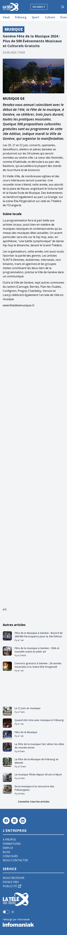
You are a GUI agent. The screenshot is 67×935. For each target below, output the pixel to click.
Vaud (6, 17)
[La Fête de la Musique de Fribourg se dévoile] (7, 762)
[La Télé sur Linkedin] (23, 821)
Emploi (8, 848)
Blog (6, 852)
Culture (50, 17)
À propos (9, 839)
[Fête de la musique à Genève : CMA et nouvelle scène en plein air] (7, 651)
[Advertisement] (33, 457)
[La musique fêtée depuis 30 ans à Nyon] (7, 777)
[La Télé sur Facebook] (6, 821)
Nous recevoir (13, 878)
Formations (12, 844)
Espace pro (11, 882)
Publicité (10, 886)
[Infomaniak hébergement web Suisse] (33, 925)
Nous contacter (15, 860)
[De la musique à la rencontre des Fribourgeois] (7, 789)
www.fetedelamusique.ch (18, 305)
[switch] (6, 912)
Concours (10, 856)
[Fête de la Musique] (7, 735)
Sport (35, 17)
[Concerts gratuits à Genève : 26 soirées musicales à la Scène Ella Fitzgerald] (7, 666)
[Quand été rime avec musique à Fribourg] (7, 723)
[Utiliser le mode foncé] (12, 912)
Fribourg (20, 17)
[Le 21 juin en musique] (7, 711)
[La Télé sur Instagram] (14, 821)
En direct (39, 6)
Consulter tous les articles (33, 801)
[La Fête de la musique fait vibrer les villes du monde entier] (7, 747)
